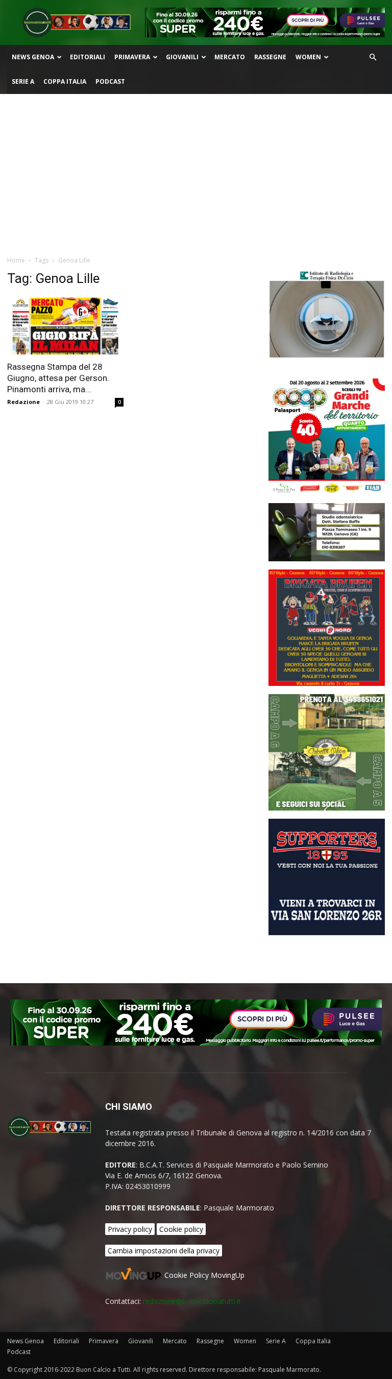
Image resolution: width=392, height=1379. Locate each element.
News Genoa (33, 57)
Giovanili (182, 57)
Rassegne (270, 57)
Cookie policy (181, 1229)
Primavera (132, 57)
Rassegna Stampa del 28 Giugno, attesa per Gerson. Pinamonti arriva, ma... (58, 378)
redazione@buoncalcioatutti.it (192, 1301)
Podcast (110, 81)
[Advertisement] (196, 170)
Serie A (23, 81)
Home (16, 260)
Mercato (229, 57)
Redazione (23, 402)
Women (308, 57)
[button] (372, 57)
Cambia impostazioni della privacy (163, 1250)
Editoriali (87, 57)
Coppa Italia (64, 81)
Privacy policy (130, 1229)
